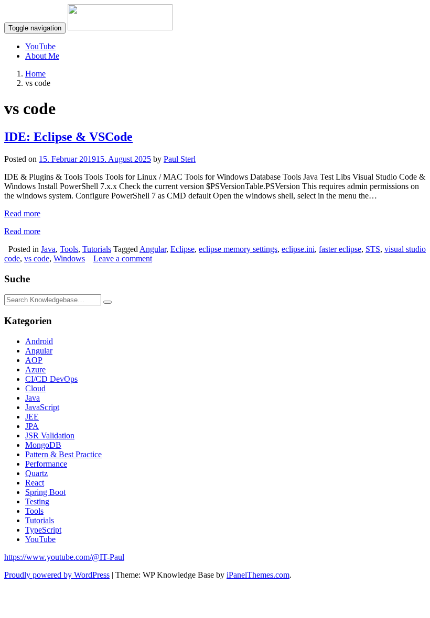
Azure (35, 369)
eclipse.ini (298, 249)
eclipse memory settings (238, 249)
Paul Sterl (180, 158)
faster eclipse (340, 249)
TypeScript (43, 529)
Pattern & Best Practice (63, 454)
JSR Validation (49, 435)
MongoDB (43, 444)
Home (35, 73)
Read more (22, 213)
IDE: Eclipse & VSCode (68, 137)
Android (39, 341)
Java (48, 249)
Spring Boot (45, 492)
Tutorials (96, 249)
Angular (152, 249)
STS (373, 249)
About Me (42, 55)
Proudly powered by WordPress (57, 574)
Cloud (35, 388)
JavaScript (42, 407)
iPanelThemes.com (258, 574)
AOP (33, 360)
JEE (32, 416)
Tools (69, 249)
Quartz (36, 473)
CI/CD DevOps (51, 378)
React (34, 482)
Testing (37, 501)
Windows (69, 258)
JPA (32, 426)
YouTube (40, 46)
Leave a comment (122, 258)
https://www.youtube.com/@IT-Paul (64, 557)
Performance (46, 463)
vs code (36, 258)
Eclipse (182, 249)
